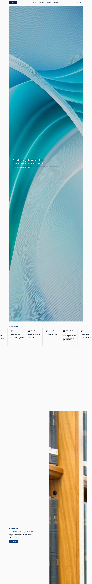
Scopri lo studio (14, 541)
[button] (83, 326)
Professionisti (49, 2)
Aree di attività (41, 2)
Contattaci (79, 2)
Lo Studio (34, 2)
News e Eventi (56, 2)
